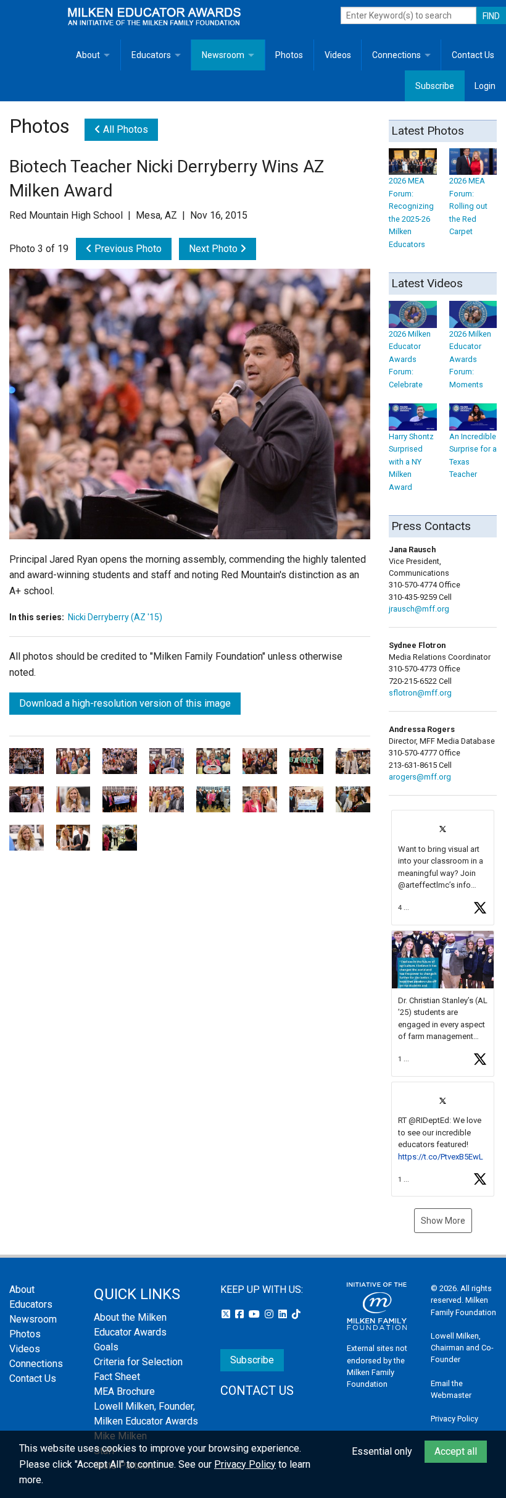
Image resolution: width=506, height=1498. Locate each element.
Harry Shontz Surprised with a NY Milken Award (411, 461)
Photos (289, 55)
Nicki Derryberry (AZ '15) (115, 617)
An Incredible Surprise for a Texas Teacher (473, 455)
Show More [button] (443, 1221)
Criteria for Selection (138, 1362)
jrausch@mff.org (419, 608)
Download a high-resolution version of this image (125, 703)
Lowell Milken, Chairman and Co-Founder (462, 1347)
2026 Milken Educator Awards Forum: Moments (470, 359)
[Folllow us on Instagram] (270, 1314)
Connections (396, 55)
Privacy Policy (454, 1418)
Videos (338, 55)
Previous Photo (127, 249)
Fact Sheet (117, 1376)
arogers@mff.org (420, 776)
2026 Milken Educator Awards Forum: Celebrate (410, 359)
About (88, 55)
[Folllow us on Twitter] (227, 1314)
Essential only (382, 1451)
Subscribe (434, 86)
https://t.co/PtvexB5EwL (440, 1156)
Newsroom (223, 55)
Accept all (455, 1451)
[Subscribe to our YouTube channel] (255, 1314)
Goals (106, 1347)
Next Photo (214, 249)
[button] (443, 867)
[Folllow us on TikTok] (296, 1314)
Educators (151, 55)
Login (485, 86)
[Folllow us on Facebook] (240, 1314)
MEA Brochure (124, 1391)
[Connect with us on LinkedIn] (284, 1314)
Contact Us (473, 55)
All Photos (124, 129)
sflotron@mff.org (420, 692)
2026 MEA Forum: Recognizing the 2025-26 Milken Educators (411, 212)
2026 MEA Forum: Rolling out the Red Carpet (468, 206)
